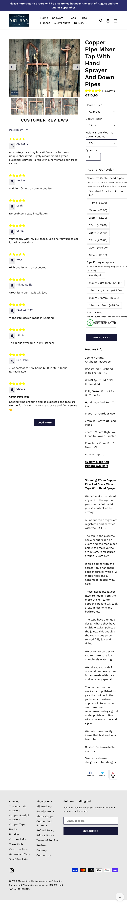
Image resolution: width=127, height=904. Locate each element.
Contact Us (43, 855)
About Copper (45, 816)
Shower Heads (45, 801)
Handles (14, 834)
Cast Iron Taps (18, 849)
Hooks (13, 829)
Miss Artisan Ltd (26, 881)
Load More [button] (45, 422)
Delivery (41, 850)
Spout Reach (94, 118)
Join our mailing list (77, 801)
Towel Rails (16, 844)
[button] (93, 90)
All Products (44, 806)
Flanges (14, 801)
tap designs (108, 762)
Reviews (41, 845)
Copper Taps (17, 824)
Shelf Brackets (18, 859)
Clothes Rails (17, 839)
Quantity (91, 150)
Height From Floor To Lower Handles (99, 134)
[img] (17, 139)
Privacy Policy (45, 835)
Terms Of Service (47, 840)
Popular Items (45, 811)
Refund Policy (45, 830)
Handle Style (94, 105)
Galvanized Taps (19, 854)
